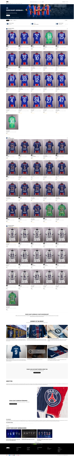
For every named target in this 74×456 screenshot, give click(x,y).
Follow (8, 15)
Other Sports (19, 3)
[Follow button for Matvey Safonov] (54, 30)
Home (6, 17)
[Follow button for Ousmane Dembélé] (42, 51)
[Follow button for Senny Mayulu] (42, 93)
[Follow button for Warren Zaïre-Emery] (17, 182)
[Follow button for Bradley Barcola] (54, 51)
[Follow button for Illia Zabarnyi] (67, 270)
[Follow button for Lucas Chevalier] (67, 203)
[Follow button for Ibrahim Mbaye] (54, 72)
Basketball (17, 3)
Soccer (14, 3)
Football (8, 17)
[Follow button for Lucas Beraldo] (17, 93)
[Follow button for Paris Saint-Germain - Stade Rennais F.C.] (67, 226)
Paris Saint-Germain (17, 17)
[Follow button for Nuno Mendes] (67, 30)
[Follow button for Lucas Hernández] (67, 72)
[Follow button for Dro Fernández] (54, 93)
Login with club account (37, 372)
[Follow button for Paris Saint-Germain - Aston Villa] (67, 28)
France (10, 17)
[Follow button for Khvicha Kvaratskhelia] (42, 139)
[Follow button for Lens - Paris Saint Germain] (67, 138)
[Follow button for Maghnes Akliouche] (17, 51)
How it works (28, 448)
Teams (21, 3)
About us (17, 448)
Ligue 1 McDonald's (13, 17)
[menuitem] (64, 1)
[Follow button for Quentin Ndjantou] (67, 93)
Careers (17, 450)
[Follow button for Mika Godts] (17, 249)
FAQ (37, 448)
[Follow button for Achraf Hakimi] (42, 30)
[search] (37, 1)
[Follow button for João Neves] (17, 72)
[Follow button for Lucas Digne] (42, 72)
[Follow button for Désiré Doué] (17, 30)
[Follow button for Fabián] (67, 51)
